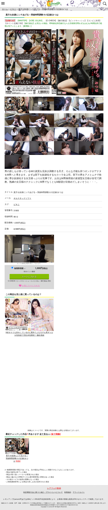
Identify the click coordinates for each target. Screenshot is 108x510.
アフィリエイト (79, 492)
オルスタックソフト (22, 198)
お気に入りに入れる (30, 285)
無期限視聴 (20, 268)
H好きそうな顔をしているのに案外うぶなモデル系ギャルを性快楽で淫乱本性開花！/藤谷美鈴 (29, 333)
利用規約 (67, 492)
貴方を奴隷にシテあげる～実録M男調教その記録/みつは (17, 458)
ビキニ (13, 9)
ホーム (5, 9)
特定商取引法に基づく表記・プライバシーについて (43, 492)
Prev (8, 62)
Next (100, 62)
